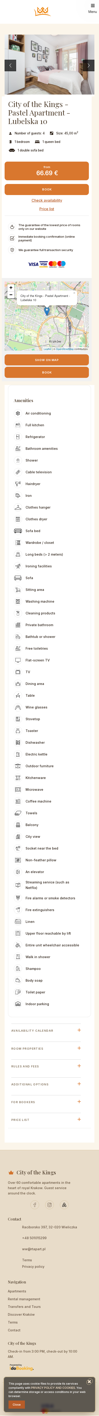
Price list (46, 209)
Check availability (47, 200)
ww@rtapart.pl (34, 1249)
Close (17, 1404)
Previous (10, 65)
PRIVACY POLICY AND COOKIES (53, 1387)
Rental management (24, 1299)
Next (88, 65)
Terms (27, 1260)
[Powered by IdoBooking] (21, 1367)
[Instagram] (49, 1204)
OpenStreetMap (65, 349)
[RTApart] (43, 12)
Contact (14, 1330)
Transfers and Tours (24, 1307)
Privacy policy (33, 1266)
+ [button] (10, 287)
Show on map (47, 360)
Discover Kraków (21, 1314)
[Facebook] (34, 1204)
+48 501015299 (34, 1238)
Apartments (17, 1291)
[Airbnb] (64, 1204)
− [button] (10, 295)
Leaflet (47, 349)
